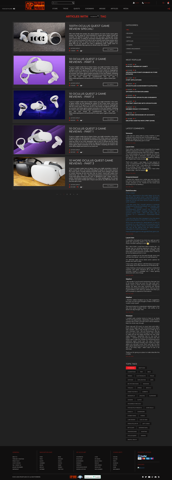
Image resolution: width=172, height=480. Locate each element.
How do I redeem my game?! (137, 66)
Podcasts (60, 459)
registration (79, 456)
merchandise (116, 469)
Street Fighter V (133, 391)
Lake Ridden (131, 419)
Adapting (144, 431)
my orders (97, 459)
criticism (130, 379)
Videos (59, 461)
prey (141, 371)
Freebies (60, 467)
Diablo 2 (130, 411)
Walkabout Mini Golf (134, 403)
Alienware (152, 395)
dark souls (149, 407)
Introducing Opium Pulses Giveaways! (141, 97)
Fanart (59, 465)
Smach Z (148, 387)
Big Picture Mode (133, 383)
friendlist (78, 465)
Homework (141, 411)
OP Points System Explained (137, 91)
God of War (143, 419)
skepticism (142, 368)
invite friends (98, 465)
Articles (114, 8)
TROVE (65, 8)
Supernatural (143, 427)
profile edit (98, 467)
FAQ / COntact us (17, 465)
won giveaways (98, 469)
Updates (142, 395)
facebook (115, 463)
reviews (129, 33)
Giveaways (89, 8)
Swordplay (131, 395)
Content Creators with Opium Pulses (141, 103)
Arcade (102, 8)
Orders (143, 435)
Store (55, 8)
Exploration (142, 379)
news (128, 37)
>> (77, 194)
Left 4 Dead (146, 423)
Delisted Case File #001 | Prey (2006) (140, 120)
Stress (140, 387)
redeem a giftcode (81, 469)
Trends (130, 375)
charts (129, 45)
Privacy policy (16, 461)
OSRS (151, 379)
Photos (60, 463)
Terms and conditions (18, 459)
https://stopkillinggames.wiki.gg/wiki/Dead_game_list (142, 231)
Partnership (16, 469)
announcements (133, 49)
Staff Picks (60, 469)
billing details (98, 461)
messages (78, 463)
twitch (114, 461)
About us (15, 456)
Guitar (139, 399)
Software (42, 469)
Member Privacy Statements (137, 109)
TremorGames (132, 431)
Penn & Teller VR (133, 423)
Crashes (130, 399)
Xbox (149, 371)
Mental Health (132, 439)
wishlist (97, 463)
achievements (79, 461)
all (127, 29)
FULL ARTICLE (110, 49)
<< (57, 194)
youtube (115, 459)
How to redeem (16, 463)
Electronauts (141, 375)
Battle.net (131, 427)
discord (115, 456)
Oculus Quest (132, 435)
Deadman (146, 383)
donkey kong (132, 415)
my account (79, 459)
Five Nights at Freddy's (135, 407)
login (137, 2)
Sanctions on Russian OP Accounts (140, 115)
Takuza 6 (130, 387)
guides (129, 52)
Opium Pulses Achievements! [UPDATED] (141, 86)
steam (114, 467)
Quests (77, 8)
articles (129, 41)
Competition (132, 371)
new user (147, 2)
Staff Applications (133, 80)
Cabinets (145, 391)
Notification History (81, 467)
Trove (41, 459)
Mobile (143, 415)
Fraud (152, 375)
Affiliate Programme (18, 467)
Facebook (93, 16)
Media (125, 8)
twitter (115, 465)
